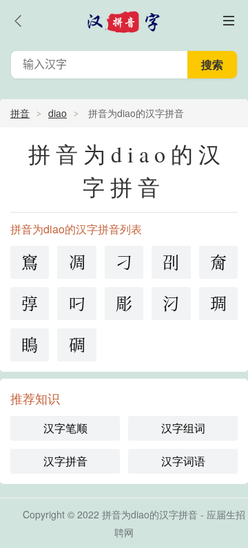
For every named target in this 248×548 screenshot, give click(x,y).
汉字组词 (183, 428)
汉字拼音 (65, 461)
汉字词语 (183, 461)
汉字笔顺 (65, 428)
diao (57, 113)
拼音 (20, 113)
